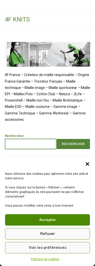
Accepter (47, 219)
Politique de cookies (45, 259)
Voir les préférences (47, 247)
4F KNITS (17, 19)
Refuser (47, 233)
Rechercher (14, 136)
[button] (87, 163)
